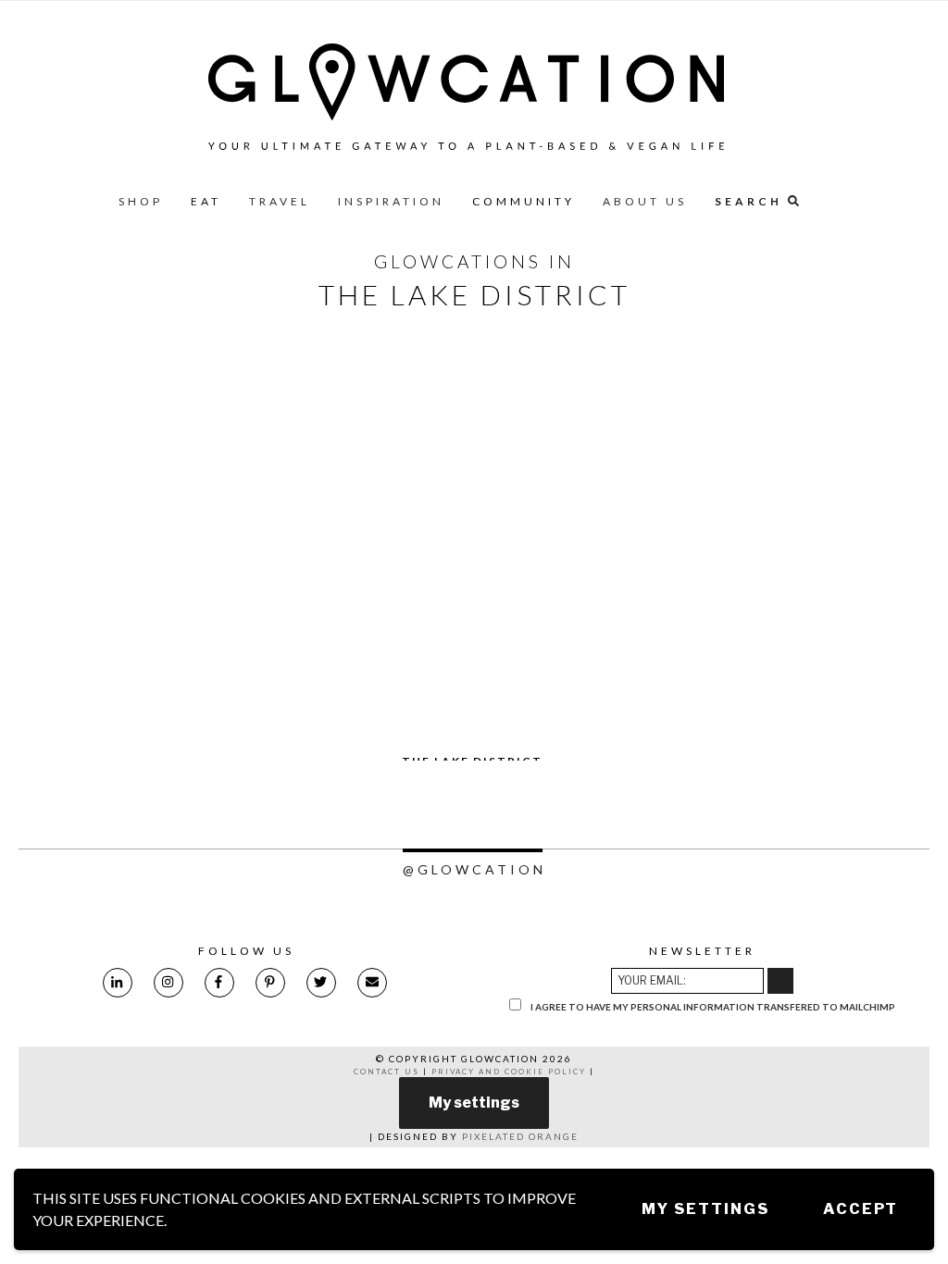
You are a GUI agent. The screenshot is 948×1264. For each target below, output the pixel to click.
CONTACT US (386, 1071)
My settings (705, 1209)
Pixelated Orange (520, 1136)
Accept (860, 1209)
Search (751, 201)
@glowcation (474, 869)
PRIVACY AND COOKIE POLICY (508, 1071)
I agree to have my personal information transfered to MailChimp (712, 1006)
